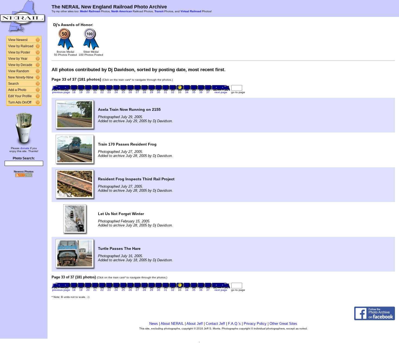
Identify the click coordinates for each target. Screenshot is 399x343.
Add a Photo (17, 90)
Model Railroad (90, 11)
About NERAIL (172, 324)
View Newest (17, 40)
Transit (158, 11)
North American (121, 11)
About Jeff (194, 324)
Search (13, 83)
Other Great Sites (283, 324)
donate (24, 148)
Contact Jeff (215, 324)
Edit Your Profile (20, 96)
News (153, 324)
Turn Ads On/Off (19, 102)
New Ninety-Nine (20, 77)
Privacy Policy (255, 324)
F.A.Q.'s (234, 324)
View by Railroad (20, 46)
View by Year (17, 58)
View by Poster (19, 52)
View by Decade (20, 65)
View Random (18, 71)
